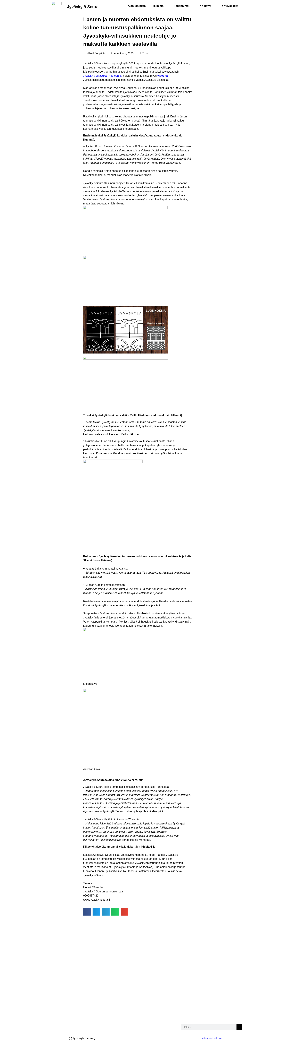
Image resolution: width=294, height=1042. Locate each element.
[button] (87, 912)
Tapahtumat (181, 5)
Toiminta (158, 5)
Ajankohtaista (137, 5)
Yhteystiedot (230, 5)
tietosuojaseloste (211, 1038)
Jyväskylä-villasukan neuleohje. (102, 75)
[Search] (239, 1027)
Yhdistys (205, 5)
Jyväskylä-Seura (83, 6)
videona (162, 75)
